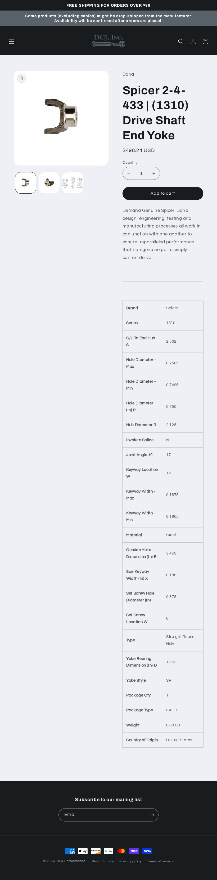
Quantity (130, 162)
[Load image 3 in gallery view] (72, 182)
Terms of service (160, 861)
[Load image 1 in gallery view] (25, 182)
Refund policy (103, 861)
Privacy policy (130, 861)
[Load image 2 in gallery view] (49, 182)
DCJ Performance (71, 861)
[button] (12, 41)
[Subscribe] (152, 814)
